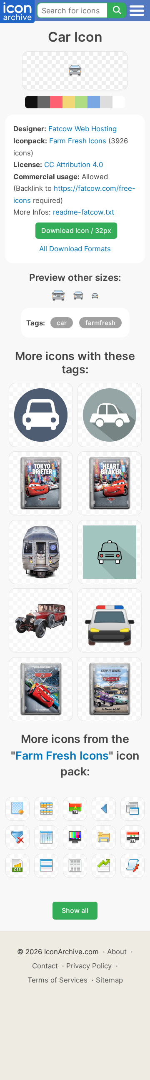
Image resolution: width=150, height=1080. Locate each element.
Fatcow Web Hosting (82, 129)
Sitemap (109, 980)
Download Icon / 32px (76, 230)
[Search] (116, 10)
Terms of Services (58, 980)
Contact (45, 966)
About (117, 952)
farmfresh (100, 323)
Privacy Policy (89, 966)
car (62, 323)
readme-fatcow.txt (83, 212)
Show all (75, 910)
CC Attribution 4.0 (73, 164)
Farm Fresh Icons (77, 141)
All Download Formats (75, 249)
